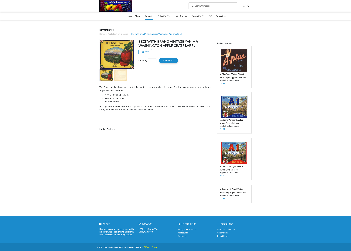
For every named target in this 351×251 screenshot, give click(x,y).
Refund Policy (222, 236)
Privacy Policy (222, 233)
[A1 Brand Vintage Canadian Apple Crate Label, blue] (234, 106)
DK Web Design (150, 247)
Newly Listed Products (187, 229)
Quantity (142, 60)
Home (102, 34)
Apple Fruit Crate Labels (118, 34)
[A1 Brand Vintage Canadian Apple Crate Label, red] (234, 153)
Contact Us (182, 236)
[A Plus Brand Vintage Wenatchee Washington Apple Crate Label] (234, 60)
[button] (138, 17)
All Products (183, 233)
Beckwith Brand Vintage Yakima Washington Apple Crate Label (157, 34)
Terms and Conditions (226, 229)
